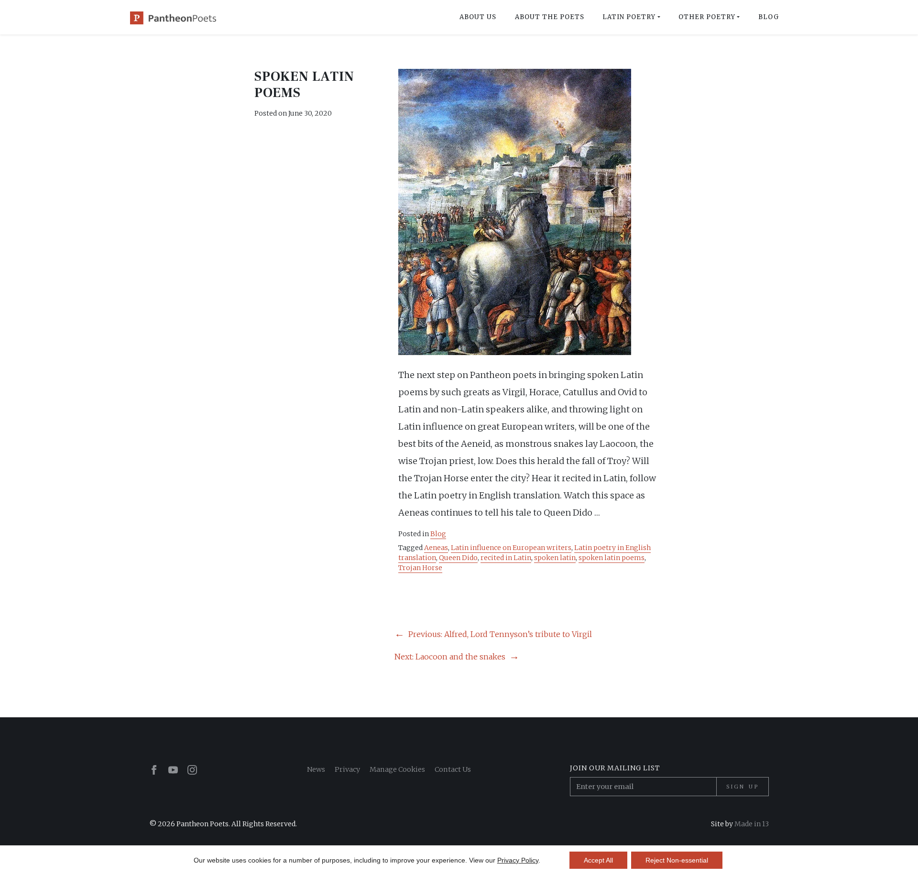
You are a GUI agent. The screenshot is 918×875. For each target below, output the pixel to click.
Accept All (598, 860)
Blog (768, 17)
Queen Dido (458, 557)
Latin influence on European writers (511, 547)
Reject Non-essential (676, 860)
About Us (477, 17)
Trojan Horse (420, 567)
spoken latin (555, 557)
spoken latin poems (612, 557)
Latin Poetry (629, 17)
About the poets (549, 17)
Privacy (347, 769)
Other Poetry (706, 17)
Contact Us (453, 769)
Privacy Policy (517, 860)
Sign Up (742, 786)
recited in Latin (506, 557)
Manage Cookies (397, 769)
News (316, 769)
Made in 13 (751, 824)
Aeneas (436, 547)
